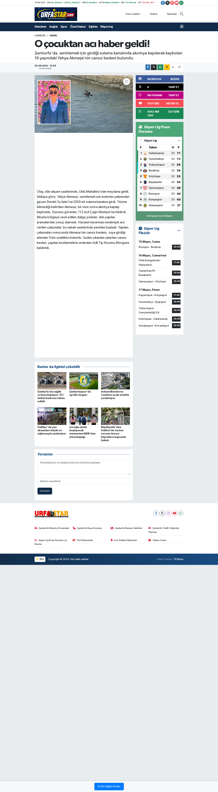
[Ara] (181, 14)
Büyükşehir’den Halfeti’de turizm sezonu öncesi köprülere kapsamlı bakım (113, 434)
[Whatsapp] (180, 513)
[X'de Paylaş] (154, 67)
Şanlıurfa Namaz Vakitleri (128, 528)
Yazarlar (172, 14)
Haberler (40, 35)
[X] (162, 513)
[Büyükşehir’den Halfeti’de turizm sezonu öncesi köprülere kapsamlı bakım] (115, 416)
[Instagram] (168, 513)
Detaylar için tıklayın (159, 215)
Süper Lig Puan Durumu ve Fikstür (51, 542)
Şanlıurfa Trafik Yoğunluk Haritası (163, 530)
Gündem (40, 26)
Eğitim (93, 26)
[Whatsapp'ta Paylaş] (160, 67)
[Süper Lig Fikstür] (179, 230)
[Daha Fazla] (167, 67)
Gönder (45, 491)
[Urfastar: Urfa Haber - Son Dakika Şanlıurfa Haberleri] (56, 14)
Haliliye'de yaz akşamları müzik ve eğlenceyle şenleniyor (51, 430)
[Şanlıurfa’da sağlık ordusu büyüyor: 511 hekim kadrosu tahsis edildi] (51, 380)
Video (153, 14)
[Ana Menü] (181, 27)
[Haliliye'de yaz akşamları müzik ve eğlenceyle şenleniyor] (51, 416)
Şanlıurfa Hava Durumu (89, 528)
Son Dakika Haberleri (125, 540)
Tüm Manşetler (84, 540)
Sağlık (53, 26)
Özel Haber (78, 26)
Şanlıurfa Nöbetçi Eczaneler (54, 528)
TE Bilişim (178, 559)
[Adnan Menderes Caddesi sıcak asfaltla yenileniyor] (115, 380)
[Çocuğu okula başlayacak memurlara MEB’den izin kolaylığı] (83, 416)
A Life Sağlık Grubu (109, 786)
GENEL (53, 35)
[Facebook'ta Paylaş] (147, 67)
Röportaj (106, 26)
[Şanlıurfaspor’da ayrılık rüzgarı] (83, 380)
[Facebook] (156, 513)
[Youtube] (174, 513)
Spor (64, 26)
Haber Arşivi (159, 540)
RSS (41, 559)
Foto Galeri (133, 14)
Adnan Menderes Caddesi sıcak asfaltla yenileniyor (115, 394)
